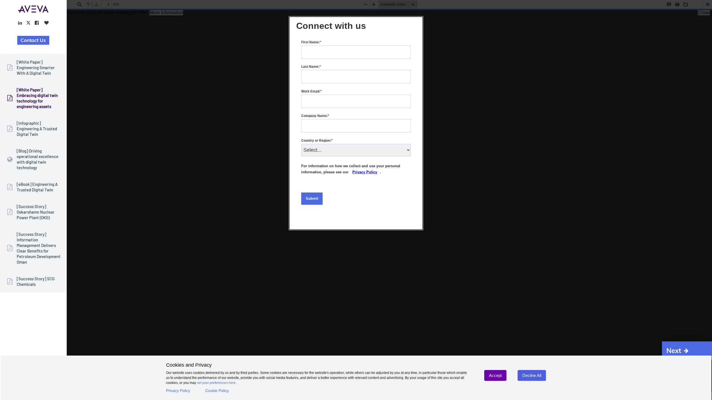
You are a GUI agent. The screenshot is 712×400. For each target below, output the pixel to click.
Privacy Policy (178, 390)
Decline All (531, 375)
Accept (495, 375)
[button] (687, 350)
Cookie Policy (217, 390)
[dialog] (356, 123)
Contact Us (33, 40)
